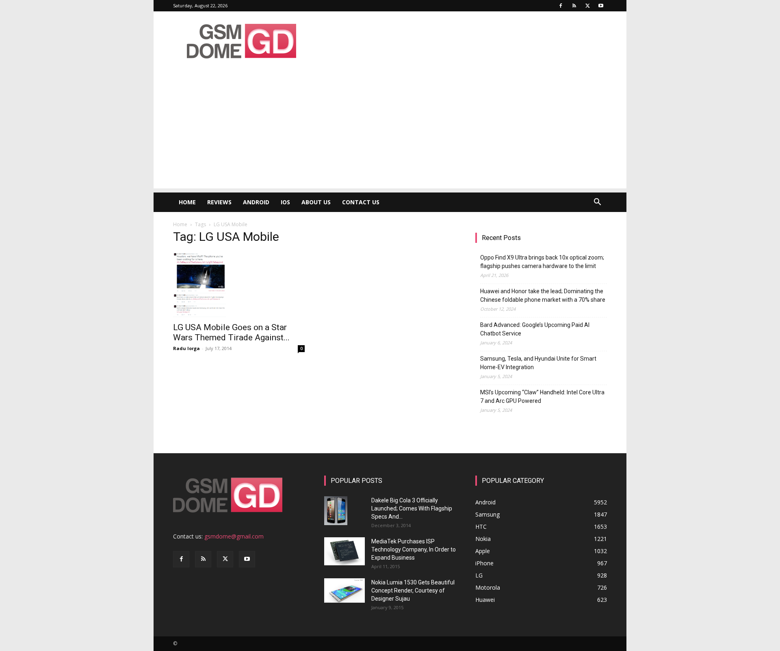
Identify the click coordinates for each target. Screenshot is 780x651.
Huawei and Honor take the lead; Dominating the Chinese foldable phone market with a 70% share (542, 295)
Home (187, 202)
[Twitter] (587, 5)
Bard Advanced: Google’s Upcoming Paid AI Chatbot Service (534, 329)
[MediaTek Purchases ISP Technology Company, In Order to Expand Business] (344, 551)
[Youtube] (601, 5)
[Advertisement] (390, 131)
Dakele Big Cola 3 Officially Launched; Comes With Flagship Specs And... (411, 508)
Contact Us (360, 202)
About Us (316, 202)
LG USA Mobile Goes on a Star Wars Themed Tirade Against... (231, 332)
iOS (285, 202)
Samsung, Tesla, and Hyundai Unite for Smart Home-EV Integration (538, 362)
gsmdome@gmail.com (234, 536)
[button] (597, 203)
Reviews (219, 202)
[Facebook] (561, 5)
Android (256, 202)
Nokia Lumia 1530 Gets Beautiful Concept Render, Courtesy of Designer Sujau (413, 590)
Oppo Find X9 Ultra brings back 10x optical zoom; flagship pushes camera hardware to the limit (542, 261)
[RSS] (574, 5)
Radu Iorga (186, 348)
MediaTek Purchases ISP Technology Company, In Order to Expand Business (413, 549)
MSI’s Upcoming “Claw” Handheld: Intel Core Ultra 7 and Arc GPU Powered (542, 396)
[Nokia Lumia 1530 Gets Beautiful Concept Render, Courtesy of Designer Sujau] (344, 590)
